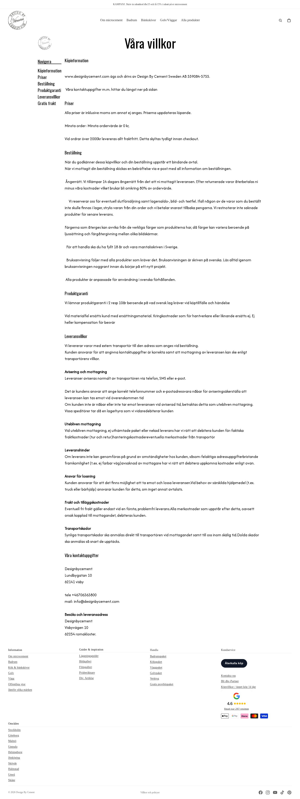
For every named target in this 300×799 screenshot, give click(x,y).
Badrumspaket (158, 656)
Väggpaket (156, 667)
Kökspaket (156, 661)
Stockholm (14, 729)
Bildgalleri (85, 661)
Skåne (11, 780)
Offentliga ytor (17, 684)
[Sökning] (280, 20)
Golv (11, 673)
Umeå (11, 774)
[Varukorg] (288, 20)
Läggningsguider (89, 655)
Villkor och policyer (150, 792)
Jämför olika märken (20, 689)
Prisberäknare (87, 672)
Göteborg (13, 735)
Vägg (11, 678)
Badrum (12, 661)
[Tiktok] (282, 792)
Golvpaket (156, 673)
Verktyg (154, 678)
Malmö (12, 740)
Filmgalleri (85, 666)
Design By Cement (25, 792)
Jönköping (14, 757)
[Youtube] (275, 792)
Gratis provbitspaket (161, 684)
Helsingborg (15, 752)
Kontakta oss (228, 675)
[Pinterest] (289, 792)
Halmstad (13, 768)
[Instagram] (267, 792)
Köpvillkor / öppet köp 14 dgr (238, 686)
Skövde (12, 763)
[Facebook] (260, 792)
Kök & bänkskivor (19, 667)
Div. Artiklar (86, 678)
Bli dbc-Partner (230, 681)
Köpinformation (49, 71)
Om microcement (18, 656)
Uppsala (12, 746)
